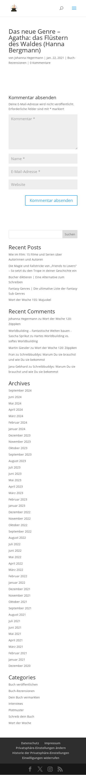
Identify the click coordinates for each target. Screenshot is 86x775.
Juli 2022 (14, 544)
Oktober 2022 (18, 525)
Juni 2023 (15, 474)
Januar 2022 (17, 583)
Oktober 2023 (18, 448)
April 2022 (16, 563)
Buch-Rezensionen (22, 691)
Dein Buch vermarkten (24, 697)
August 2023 (17, 461)
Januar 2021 (17, 659)
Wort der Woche (20, 723)
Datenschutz (30, 743)
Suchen (70, 234)
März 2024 (16, 416)
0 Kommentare (40, 63)
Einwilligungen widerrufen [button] (40, 758)
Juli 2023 (14, 467)
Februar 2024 (18, 422)
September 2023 (20, 454)
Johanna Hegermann (28, 58)
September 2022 (20, 531)
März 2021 (16, 647)
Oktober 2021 (18, 602)
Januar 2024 (17, 429)
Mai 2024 (15, 403)
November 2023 (20, 442)
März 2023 (16, 493)
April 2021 (16, 640)
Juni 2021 (15, 627)
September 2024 (20, 390)
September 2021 (20, 608)
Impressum (52, 743)
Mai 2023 (15, 480)
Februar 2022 (18, 576)
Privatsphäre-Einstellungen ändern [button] (41, 748)
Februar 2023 (18, 499)
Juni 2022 (15, 551)
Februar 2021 (18, 653)
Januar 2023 (17, 506)
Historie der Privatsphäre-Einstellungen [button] (40, 753)
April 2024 (16, 410)
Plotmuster (16, 710)
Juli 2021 (14, 621)
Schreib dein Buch (21, 716)
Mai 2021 (15, 634)
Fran (12, 354)
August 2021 (17, 615)
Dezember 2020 (19, 666)
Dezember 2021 (19, 589)
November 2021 (20, 595)
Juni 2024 (15, 397)
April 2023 (16, 486)
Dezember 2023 (19, 435)
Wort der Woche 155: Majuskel (30, 300)
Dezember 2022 (19, 512)
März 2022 (16, 570)
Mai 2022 (15, 557)
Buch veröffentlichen (23, 684)
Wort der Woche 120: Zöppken (56, 348)
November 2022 (20, 518)
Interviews (16, 704)
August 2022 (17, 538)
